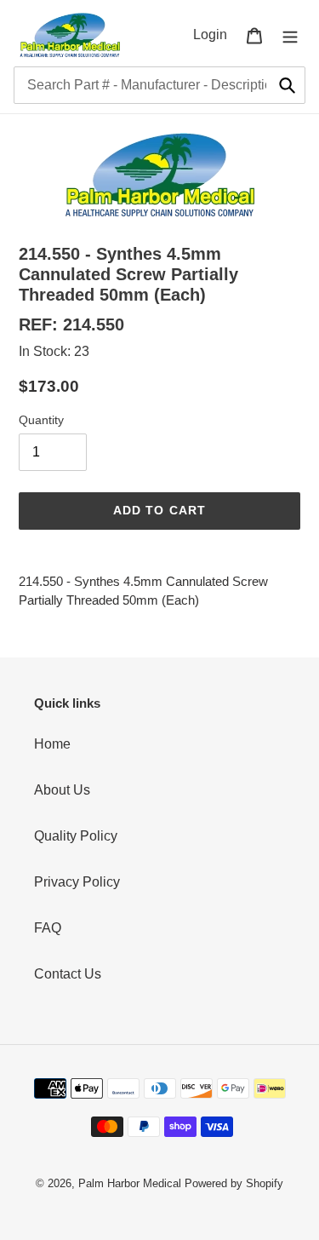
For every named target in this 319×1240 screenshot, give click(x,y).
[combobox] (159, 85)
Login (214, 34)
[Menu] (290, 35)
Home (52, 744)
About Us (62, 790)
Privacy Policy (77, 882)
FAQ (47, 928)
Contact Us (67, 974)
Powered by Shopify (234, 1183)
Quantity (41, 420)
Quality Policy (75, 836)
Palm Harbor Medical (129, 1183)
